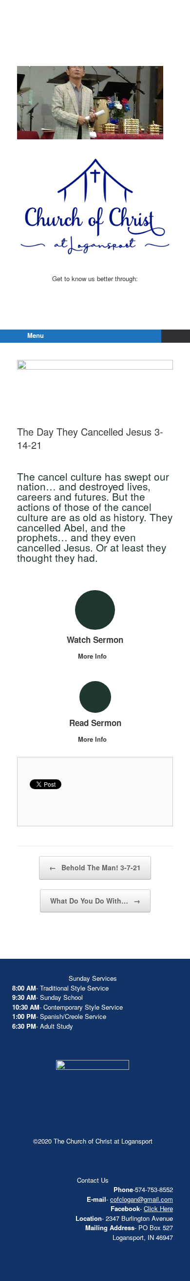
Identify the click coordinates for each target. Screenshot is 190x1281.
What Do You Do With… (95, 901)
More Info (93, 656)
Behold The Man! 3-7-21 (95, 867)
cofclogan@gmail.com (141, 1199)
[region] (90, 102)
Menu (35, 335)
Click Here (158, 1208)
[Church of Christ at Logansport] (95, 44)
